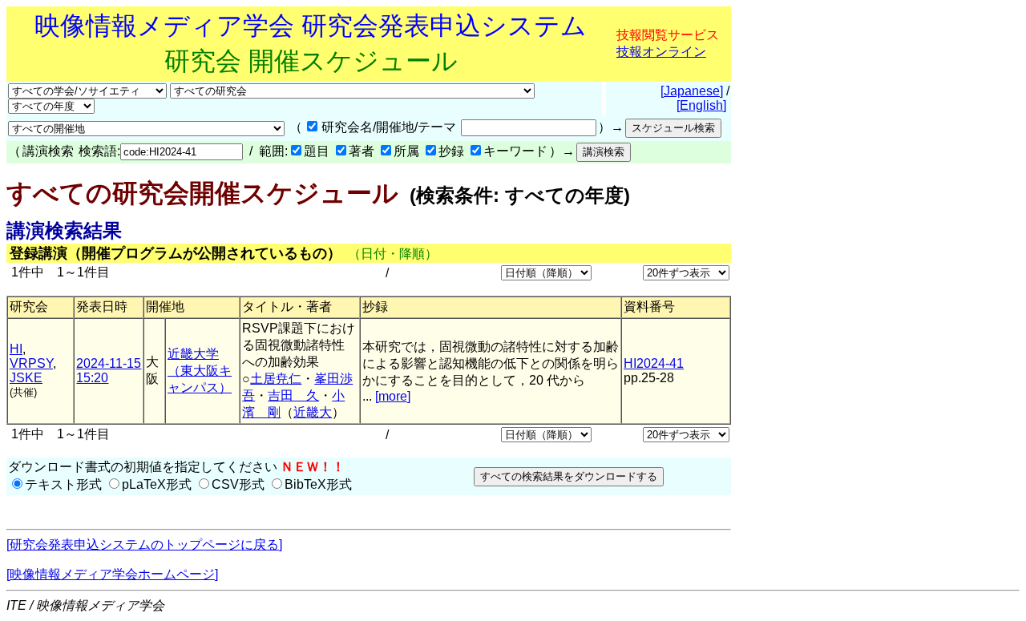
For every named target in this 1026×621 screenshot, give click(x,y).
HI (16, 349)
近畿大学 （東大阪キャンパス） (200, 370)
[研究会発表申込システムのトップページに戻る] (144, 544)
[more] (392, 396)
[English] (701, 105)
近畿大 (312, 412)
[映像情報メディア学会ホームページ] (112, 574)
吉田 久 (293, 395)
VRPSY (31, 363)
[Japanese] (691, 91)
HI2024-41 (654, 363)
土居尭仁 (275, 378)
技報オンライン (661, 51)
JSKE (26, 378)
